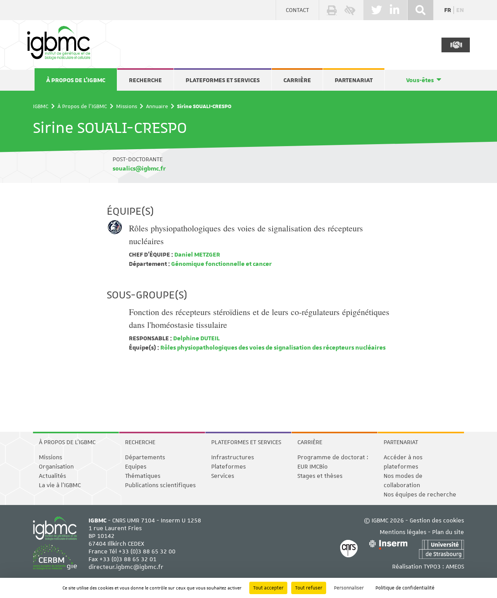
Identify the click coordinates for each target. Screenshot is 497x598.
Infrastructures (232, 457)
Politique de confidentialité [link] (404, 588)
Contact (297, 10)
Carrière (297, 80)
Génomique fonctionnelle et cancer (221, 264)
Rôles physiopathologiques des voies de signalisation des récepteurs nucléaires (272, 348)
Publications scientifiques (160, 485)
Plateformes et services (223, 80)
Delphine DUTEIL (196, 338)
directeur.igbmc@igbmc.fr (126, 567)
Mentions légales (403, 532)
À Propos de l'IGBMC (75, 80)
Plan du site (448, 532)
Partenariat (354, 80)
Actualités (52, 476)
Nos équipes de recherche (420, 494)
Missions (126, 106)
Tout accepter (268, 588)
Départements (145, 457)
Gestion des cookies (437, 520)
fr (447, 10)
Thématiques (142, 476)
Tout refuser (308, 588)
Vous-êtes (420, 80)
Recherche (145, 80)
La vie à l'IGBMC (60, 485)
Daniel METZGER (196, 255)
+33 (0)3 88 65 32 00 (147, 551)
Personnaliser (349, 588)
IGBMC (41, 106)
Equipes (135, 466)
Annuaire (157, 106)
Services (222, 476)
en (460, 10)
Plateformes (228, 466)
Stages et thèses (319, 476)
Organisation (56, 466)
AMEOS (455, 566)
